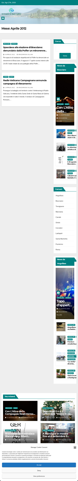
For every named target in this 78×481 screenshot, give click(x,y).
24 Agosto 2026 (64, 308)
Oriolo (58, 222)
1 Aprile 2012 (10, 87)
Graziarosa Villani (25, 54)
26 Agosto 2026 (49, 439)
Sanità (12, 76)
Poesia (70, 339)
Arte (44, 430)
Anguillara (59, 195)
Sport (70, 133)
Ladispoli (59, 233)
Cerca (58, 41)
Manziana (59, 212)
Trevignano (60, 206)
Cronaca (14, 43)
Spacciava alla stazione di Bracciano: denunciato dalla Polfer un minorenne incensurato (24, 50)
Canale (58, 217)
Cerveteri (59, 228)
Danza (67, 104)
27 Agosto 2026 (64, 115)
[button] (75, 447)
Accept (39, 465)
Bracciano (7, 43)
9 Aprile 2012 (10, 54)
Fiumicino (59, 244)
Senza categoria (48, 408)
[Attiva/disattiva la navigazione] (74, 18)
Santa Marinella (61, 239)
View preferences (39, 476)
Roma (58, 249)
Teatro (70, 159)
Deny (39, 470)
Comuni (6, 76)
